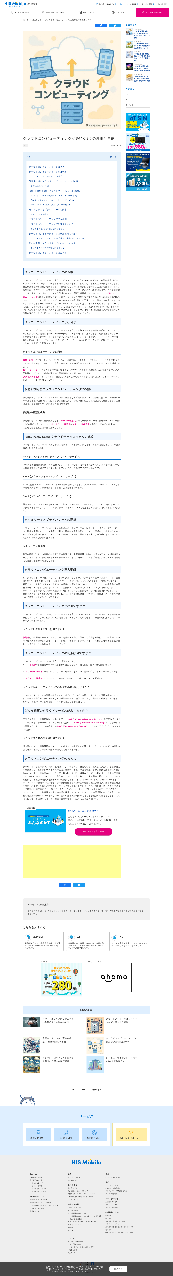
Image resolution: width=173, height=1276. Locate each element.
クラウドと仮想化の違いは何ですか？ (48, 229)
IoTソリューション (74, 1225)
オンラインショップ (75, 1177)
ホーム (26, 20)
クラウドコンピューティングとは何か (48, 172)
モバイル (130, 105)
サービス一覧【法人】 (75, 1207)
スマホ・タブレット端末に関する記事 (81, 1247)
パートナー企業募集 (129, 4)
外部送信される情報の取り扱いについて (119, 1227)
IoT (127, 100)
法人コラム (37, 20)
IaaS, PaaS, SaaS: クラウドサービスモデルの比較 (54, 191)
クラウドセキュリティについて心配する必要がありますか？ (58, 238)
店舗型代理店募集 (111, 1202)
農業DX (70, 1230)
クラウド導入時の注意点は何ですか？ (48, 248)
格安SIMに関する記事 (75, 1241)
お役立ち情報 (72, 1250)
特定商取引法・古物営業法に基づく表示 (119, 1232)
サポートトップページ (113, 1185)
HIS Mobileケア (73, 1180)
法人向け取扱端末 (76, 1219)
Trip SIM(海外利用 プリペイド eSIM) (81, 1197)
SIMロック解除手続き (113, 1188)
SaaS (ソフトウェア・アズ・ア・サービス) (50, 205)
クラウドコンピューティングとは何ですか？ (51, 224)
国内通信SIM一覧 (36, 1180)
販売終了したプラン (39, 1192)
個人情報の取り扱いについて (115, 1221)
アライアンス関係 (111, 1204)
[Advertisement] (72, 861)
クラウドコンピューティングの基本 (46, 167)
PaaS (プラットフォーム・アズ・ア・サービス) (52, 200)
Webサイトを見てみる (93, 831)
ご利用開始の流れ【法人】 (79, 1213)
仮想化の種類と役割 (40, 186)
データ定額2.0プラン (39, 1189)
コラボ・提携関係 (111, 1207)
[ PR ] (44, 961)
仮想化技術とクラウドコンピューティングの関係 (53, 181)
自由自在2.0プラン (38, 1183)
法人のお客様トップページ (39, 1199)
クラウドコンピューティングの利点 (47, 176)
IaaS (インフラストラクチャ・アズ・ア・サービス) (54, 196)
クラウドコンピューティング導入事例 (48, 219)
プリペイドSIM (73, 1199)
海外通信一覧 (72, 1188)
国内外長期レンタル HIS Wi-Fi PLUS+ (44, 1205)
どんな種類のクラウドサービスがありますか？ (52, 243)
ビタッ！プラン (37, 1186)
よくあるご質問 (147, 4)
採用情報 (108, 1218)
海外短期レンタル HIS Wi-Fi (40, 1202)
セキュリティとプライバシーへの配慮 (48, 209)
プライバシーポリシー (113, 1224)
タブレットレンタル (37, 1208)
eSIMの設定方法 (111, 1194)
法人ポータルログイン (106, 4)
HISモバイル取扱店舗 (112, 1177)
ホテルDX (71, 1227)
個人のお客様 (162, 4)
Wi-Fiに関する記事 (74, 1244)
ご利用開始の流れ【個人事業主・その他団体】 (86, 1216)
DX (25, 146)
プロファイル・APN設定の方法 (116, 1191)
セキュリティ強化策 (40, 214)
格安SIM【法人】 (74, 1210)
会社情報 (108, 1215)
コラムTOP (72, 1238)
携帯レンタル (34, 1211)
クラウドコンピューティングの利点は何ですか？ (53, 234)
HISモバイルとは (36, 1177)
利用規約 (108, 1230)
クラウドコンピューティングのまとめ (48, 253)
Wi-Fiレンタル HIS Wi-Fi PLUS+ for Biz (82, 1222)
